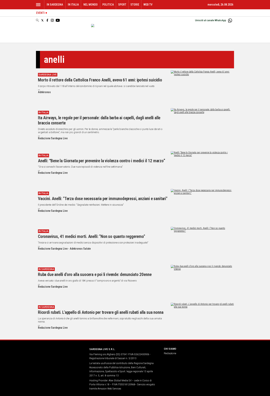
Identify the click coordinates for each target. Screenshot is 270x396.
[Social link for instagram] (52, 20)
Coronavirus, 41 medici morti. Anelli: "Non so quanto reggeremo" (91, 236)
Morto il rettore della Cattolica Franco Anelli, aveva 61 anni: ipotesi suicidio (100, 79)
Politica (108, 4)
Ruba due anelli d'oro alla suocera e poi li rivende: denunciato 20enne (94, 274)
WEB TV (147, 4)
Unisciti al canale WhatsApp (210, 20)
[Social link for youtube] (58, 20)
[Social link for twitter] (42, 20)
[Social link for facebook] (47, 20)
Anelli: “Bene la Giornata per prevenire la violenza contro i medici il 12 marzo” (101, 160)
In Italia (73, 4)
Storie (134, 4)
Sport (122, 4)
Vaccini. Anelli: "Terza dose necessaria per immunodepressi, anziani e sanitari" (102, 198)
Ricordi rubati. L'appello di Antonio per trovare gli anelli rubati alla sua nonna (100, 312)
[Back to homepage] (60, 356)
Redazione (170, 353)
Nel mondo (90, 4)
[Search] (37, 20)
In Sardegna (55, 4)
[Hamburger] (38, 4)
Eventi (40, 13)
